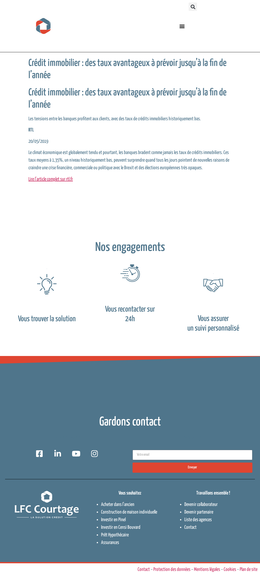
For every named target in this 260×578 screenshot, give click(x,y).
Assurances (110, 542)
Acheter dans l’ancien (117, 504)
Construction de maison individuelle (129, 512)
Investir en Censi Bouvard (120, 527)
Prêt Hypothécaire (115, 535)
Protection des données (171, 569)
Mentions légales (207, 569)
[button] (182, 26)
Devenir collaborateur (201, 504)
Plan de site (248, 569)
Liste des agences (198, 519)
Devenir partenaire (198, 512)
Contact (190, 527)
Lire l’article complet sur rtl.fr (50, 179)
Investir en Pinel (113, 519)
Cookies (230, 569)
